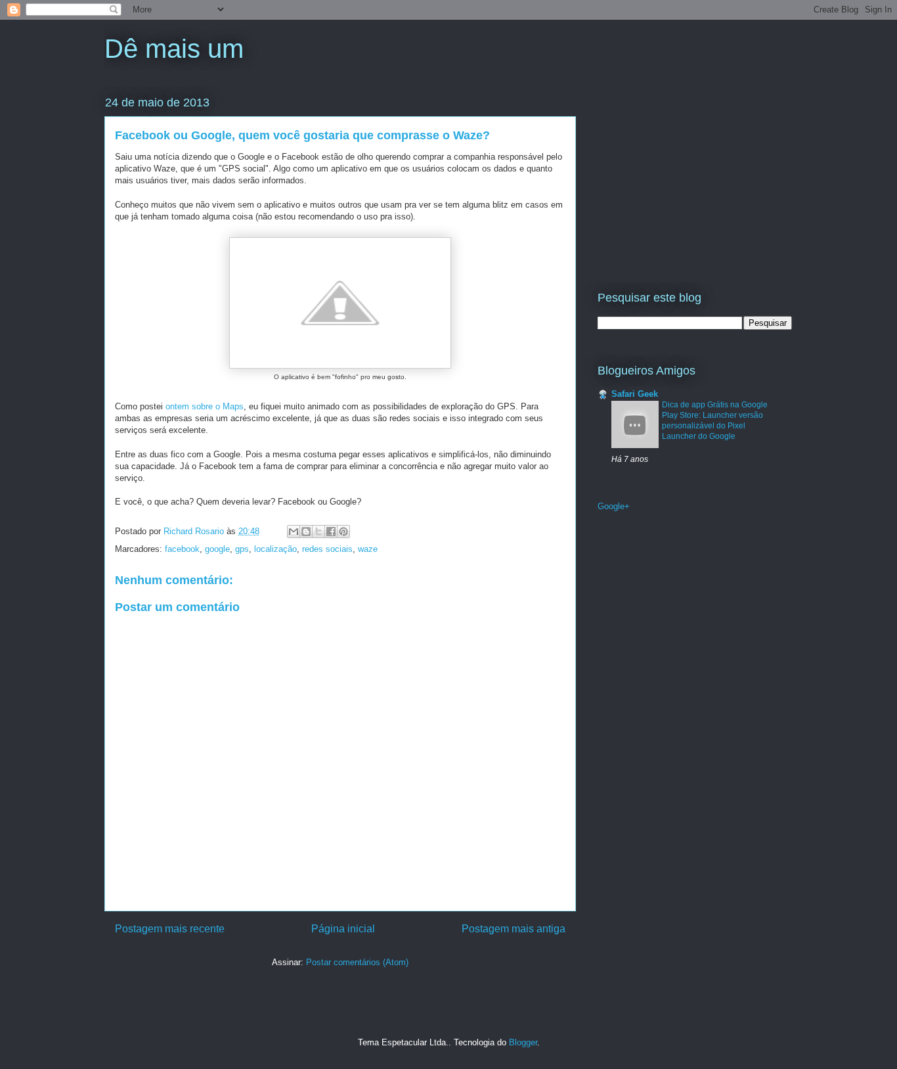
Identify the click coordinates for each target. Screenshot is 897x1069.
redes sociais (327, 549)
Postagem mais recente (170, 928)
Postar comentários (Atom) (357, 962)
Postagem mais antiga (513, 928)
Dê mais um (174, 48)
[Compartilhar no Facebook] (331, 531)
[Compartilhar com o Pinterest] (343, 531)
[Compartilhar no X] (318, 531)
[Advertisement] (680, 175)
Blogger (523, 1042)
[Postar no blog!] (306, 531)
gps (242, 549)
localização (275, 549)
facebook (182, 549)
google (217, 549)
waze (368, 549)
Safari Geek (634, 394)
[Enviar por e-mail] (293, 531)
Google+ (614, 506)
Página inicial (343, 928)
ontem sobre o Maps (204, 406)
